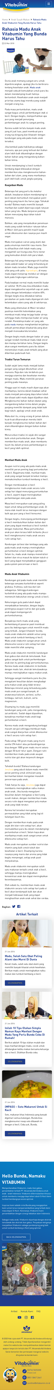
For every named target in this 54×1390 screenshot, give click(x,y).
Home (5, 19)
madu (13, 324)
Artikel (14, 1311)
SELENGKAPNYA (15, 983)
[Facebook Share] (19, 906)
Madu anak (35, 87)
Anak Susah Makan (20, 19)
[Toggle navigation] (49, 3)
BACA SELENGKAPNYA (16, 1237)
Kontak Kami (27, 1311)
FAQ (38, 1311)
